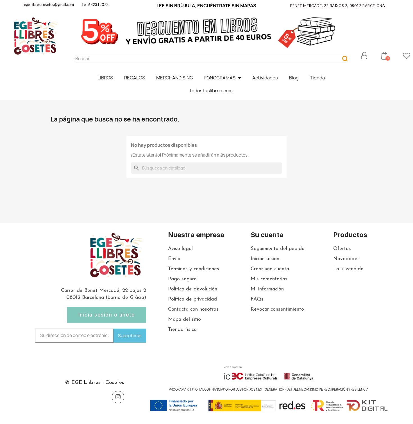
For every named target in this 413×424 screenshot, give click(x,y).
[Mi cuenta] (364, 55)
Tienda (317, 78)
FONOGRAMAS (219, 78)
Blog (294, 78)
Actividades (265, 78)
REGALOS (134, 78)
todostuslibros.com (211, 91)
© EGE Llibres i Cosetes (94, 382)
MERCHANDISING (174, 78)
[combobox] (205, 59)
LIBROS (105, 78)
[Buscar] (345, 59)
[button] (384, 55)
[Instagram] (118, 397)
